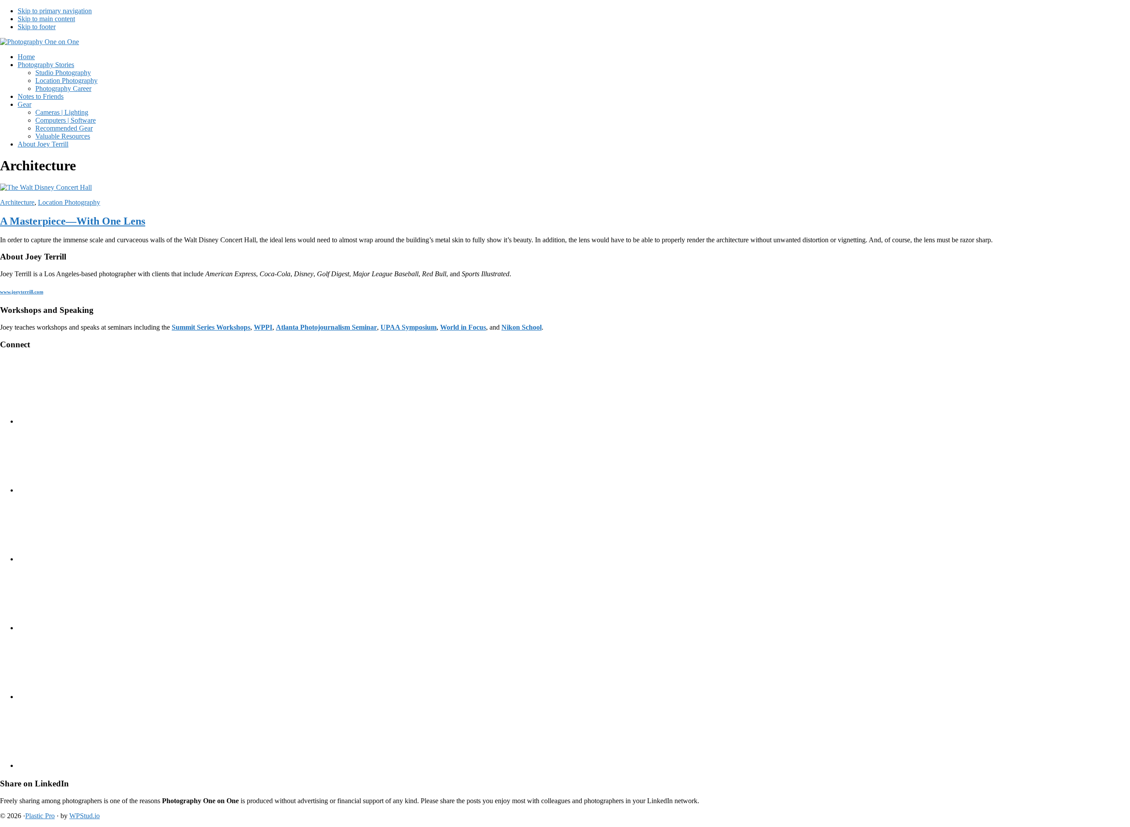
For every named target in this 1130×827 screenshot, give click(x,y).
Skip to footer (37, 26)
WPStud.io (84, 815)
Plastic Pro (40, 815)
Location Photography (69, 202)
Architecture (17, 202)
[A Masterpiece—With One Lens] (46, 187)
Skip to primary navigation (55, 11)
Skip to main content (46, 19)
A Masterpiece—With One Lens (72, 221)
